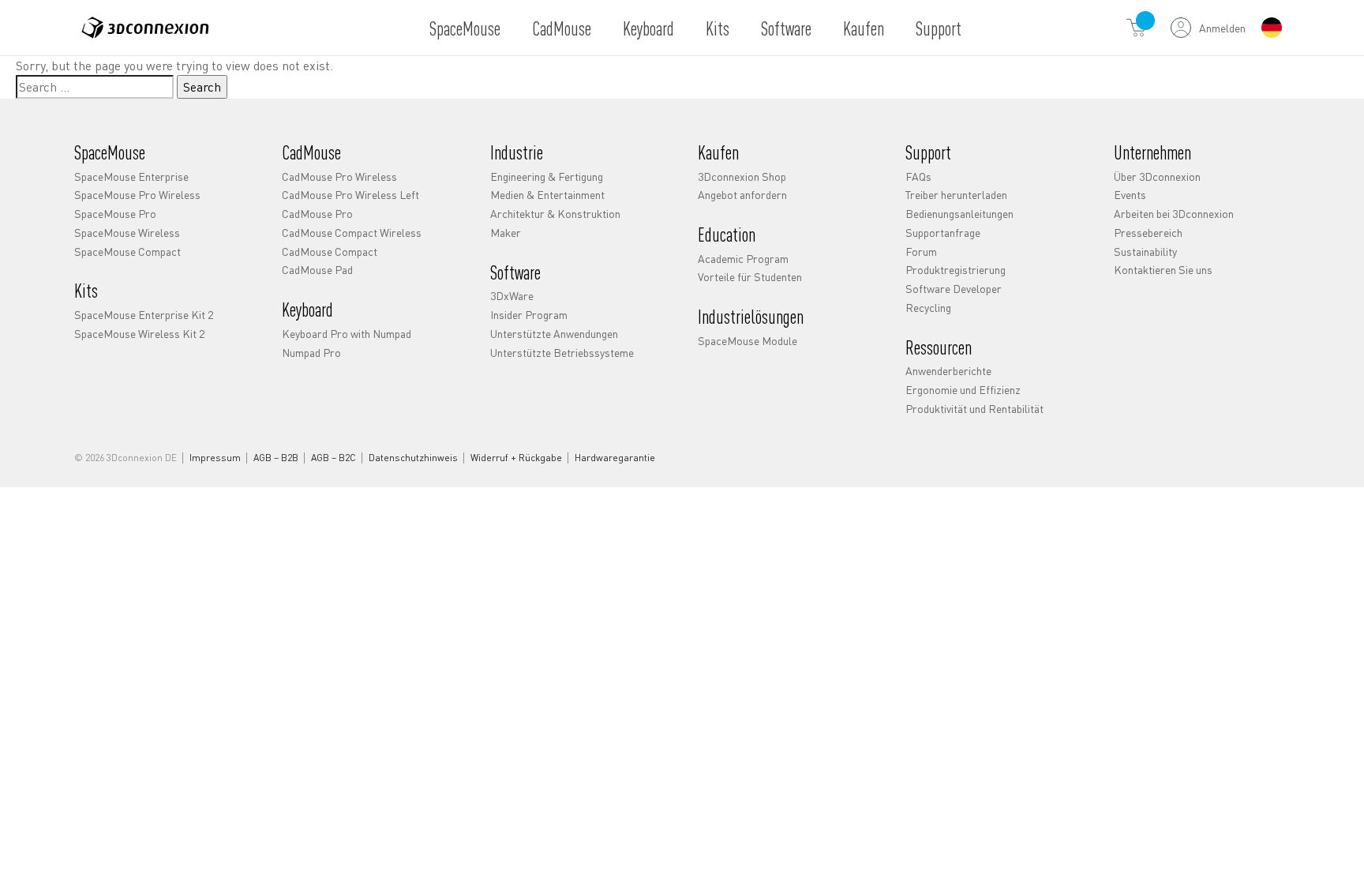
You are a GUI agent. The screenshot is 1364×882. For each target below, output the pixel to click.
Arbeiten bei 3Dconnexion (1174, 213)
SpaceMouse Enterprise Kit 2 (143, 314)
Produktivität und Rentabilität (974, 408)
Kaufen (863, 28)
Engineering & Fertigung (546, 176)
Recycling (928, 307)
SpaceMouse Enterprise (131, 176)
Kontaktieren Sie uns (1163, 269)
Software (786, 28)
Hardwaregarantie (615, 458)
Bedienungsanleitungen (959, 213)
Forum (921, 251)
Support (938, 28)
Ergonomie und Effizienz (963, 389)
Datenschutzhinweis (413, 458)
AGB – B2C (333, 458)
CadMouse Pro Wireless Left (350, 194)
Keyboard (648, 28)
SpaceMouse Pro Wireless (137, 194)
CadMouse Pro (317, 213)
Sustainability (1145, 251)
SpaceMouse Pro (115, 213)
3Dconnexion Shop (742, 176)
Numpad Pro (311, 352)
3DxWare (512, 295)
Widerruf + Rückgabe (516, 458)
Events (1130, 194)
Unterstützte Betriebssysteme (562, 352)
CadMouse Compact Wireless (352, 232)
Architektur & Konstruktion (555, 213)
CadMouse (561, 28)
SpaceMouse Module (747, 340)
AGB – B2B (275, 458)
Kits (717, 28)
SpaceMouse (464, 28)
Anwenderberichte (948, 370)
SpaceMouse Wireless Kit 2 (139, 333)
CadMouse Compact (329, 251)
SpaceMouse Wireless (127, 232)
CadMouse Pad (317, 269)
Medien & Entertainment (547, 194)
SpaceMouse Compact (127, 251)
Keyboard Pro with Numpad (346, 333)
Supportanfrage (942, 232)
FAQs (918, 176)
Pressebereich (1148, 232)
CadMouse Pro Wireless (339, 176)
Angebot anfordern (742, 194)
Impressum (215, 458)
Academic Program (743, 258)
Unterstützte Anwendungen (554, 333)
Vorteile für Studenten (750, 276)
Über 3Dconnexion (1157, 176)
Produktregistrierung (955, 269)
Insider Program (529, 314)
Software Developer (953, 288)
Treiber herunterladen (956, 194)
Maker (505, 232)
